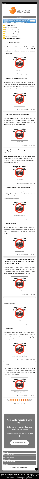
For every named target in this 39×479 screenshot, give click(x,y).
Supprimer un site (9, 462)
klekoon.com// (19, 179)
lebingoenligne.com (19, 392)
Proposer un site (8, 455)
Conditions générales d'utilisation (19, 467)
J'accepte (29, 478)
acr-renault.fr (19, 142)
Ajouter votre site (19, 443)
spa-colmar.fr (19, 70)
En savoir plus (20, 478)
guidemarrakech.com (19, 106)
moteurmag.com (19, 251)
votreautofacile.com (19, 215)
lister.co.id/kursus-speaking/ (19, 356)
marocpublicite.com (19, 291)
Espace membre (8, 457)
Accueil (5, 452)
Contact (5, 464)
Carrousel (6, 459)
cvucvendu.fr (19, 320)
